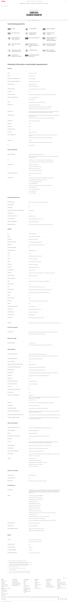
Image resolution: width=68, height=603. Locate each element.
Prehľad (29, 20)
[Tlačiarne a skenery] (36, 3)
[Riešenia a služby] (42, 3)
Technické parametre (34, 20)
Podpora (38, 20)
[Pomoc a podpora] (48, 3)
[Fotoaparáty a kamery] (26, 3)
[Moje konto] (66, 1)
